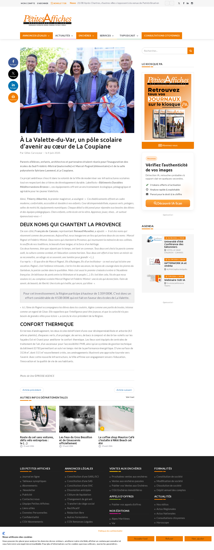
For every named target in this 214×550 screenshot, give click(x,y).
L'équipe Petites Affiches (35, 503)
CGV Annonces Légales (80, 521)
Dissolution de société (168, 485)
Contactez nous (31, 499)
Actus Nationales (166, 513)
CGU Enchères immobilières (127, 490)
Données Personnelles (34, 512)
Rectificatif (73, 508)
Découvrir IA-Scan (169, 203)
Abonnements (29, 485)
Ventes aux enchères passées (128, 481)
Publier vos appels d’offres (126, 504)
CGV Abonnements (32, 521)
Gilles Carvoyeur (33, 153)
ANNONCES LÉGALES (35, 35)
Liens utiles (28, 508)
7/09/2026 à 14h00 (175, 276)
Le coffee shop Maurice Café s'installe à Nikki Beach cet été (116, 440)
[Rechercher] (190, 50)
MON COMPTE (28, 3)
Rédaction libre (75, 512)
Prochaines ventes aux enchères (129, 476)
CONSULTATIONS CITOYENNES (162, 35)
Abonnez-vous (170, 145)
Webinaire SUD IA (174, 280)
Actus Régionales (166, 508)
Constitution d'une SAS (79, 481)
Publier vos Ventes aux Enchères (130, 485)
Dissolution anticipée (79, 490)
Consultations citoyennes (170, 517)
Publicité (27, 494)
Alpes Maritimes (121, 518)
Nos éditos (162, 504)
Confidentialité (30, 517)
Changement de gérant (79, 499)
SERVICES (105, 35)
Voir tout (130, 397)
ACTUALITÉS (62, 35)
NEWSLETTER (60, 3)
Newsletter (29, 490)
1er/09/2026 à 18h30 (176, 259)
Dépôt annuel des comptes (171, 490)
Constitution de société (169, 476)
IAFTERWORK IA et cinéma (175, 264)
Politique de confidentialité (110, 531)
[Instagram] (192, 3)
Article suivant (124, 389)
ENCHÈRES (85, 35)
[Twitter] (179, 3)
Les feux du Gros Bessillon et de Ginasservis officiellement (75, 440)
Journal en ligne (31, 476)
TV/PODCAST (128, 35)
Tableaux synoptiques (34, 481)
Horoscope (162, 522)
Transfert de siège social (80, 503)
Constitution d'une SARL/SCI (83, 476)
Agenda (147, 226)
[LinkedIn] (188, 3)
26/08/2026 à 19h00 (175, 238)
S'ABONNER (42, 3)
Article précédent (32, 389)
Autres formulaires (77, 517)
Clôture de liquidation (79, 494)
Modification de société (169, 481)
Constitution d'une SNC (80, 485)
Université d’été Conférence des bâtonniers (173, 244)
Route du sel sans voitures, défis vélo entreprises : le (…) (37, 440)
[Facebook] (183, 3)
